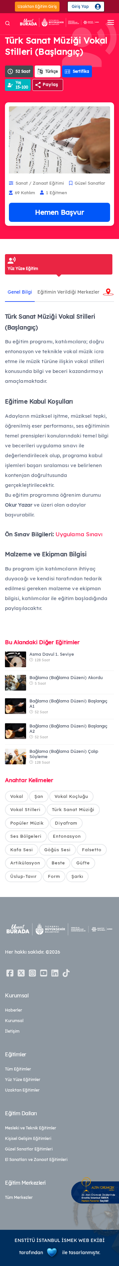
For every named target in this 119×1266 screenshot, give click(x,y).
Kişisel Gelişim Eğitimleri (28, 1138)
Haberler (13, 1010)
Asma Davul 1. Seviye (51, 654)
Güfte (83, 862)
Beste (58, 862)
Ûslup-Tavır (23, 876)
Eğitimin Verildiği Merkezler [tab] (68, 292)
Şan (38, 796)
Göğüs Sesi (57, 849)
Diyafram (66, 823)
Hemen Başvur (59, 212)
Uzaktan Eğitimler (22, 1090)
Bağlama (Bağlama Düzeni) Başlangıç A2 (68, 728)
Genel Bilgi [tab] (20, 292)
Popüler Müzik (27, 823)
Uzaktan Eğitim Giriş (37, 6)
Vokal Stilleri (25, 809)
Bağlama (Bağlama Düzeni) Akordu (65, 677)
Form (54, 876)
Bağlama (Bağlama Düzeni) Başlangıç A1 (68, 703)
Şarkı (77, 876)
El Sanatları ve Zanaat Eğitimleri (36, 1159)
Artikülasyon (25, 862)
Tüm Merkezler (19, 1197)
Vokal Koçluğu (71, 796)
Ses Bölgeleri (26, 836)
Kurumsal (14, 1020)
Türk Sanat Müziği (73, 809)
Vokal (16, 796)
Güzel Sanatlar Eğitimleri (29, 1149)
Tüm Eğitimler (18, 1069)
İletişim (12, 1031)
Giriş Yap (80, 6)
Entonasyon (67, 836)
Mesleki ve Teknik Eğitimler (30, 1127)
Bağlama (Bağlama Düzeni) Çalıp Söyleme (63, 754)
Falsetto (91, 849)
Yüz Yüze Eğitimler (22, 1079)
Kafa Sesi (21, 849)
